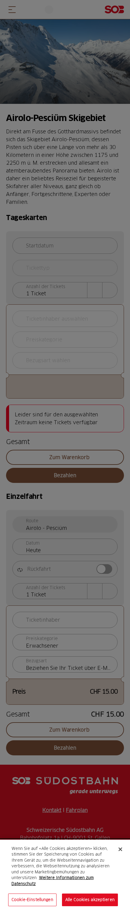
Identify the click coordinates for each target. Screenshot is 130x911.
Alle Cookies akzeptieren (90, 899)
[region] (65, 875)
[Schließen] (120, 849)
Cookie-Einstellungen (32, 899)
